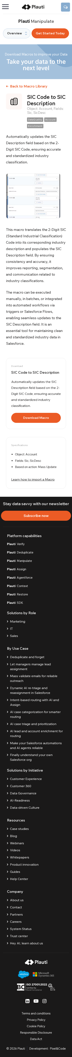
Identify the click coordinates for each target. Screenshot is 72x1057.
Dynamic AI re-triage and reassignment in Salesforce (30, 690)
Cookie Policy (36, 1026)
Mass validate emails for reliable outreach (33, 678)
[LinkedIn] (27, 1001)
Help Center (19, 879)
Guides (15, 872)
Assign (16, 569)
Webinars (17, 843)
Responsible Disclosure (36, 1032)
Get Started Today (50, 33)
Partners (16, 914)
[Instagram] (44, 1001)
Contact (16, 907)
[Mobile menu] (7, 7)
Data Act (36, 1039)
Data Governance (23, 793)
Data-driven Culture (24, 808)
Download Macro (36, 418)
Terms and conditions (36, 1013)
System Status (21, 929)
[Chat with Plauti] (65, 7)
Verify (16, 544)
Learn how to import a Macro (33, 479)
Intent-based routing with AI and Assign (34, 702)
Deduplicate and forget (27, 657)
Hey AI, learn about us (26, 943)
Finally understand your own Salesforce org (31, 757)
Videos (15, 850)
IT (11, 629)
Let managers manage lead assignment (30, 666)
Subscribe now (36, 515)
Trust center (19, 936)
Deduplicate (20, 552)
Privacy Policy (36, 1020)
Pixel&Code (58, 1048)
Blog (13, 836)
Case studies (19, 829)
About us (17, 900)
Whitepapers (19, 857)
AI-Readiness (20, 800)
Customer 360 (20, 786)
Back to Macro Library (28, 86)
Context (17, 586)
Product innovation (24, 864)
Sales (14, 636)
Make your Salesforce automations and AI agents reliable (36, 745)
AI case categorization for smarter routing (35, 714)
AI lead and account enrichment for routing (36, 733)
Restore (17, 594)
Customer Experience (26, 779)
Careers (16, 922)
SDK (15, 603)
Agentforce (20, 577)
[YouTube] (36, 1001)
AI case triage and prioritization (33, 724)
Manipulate (19, 561)
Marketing (17, 621)
